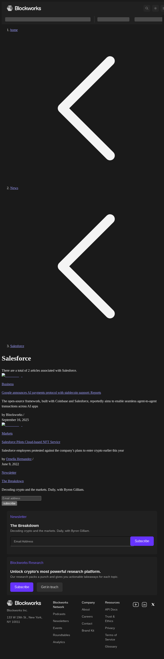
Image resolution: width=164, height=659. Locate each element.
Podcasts (59, 614)
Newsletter (9, 472)
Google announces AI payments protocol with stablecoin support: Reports (51, 392)
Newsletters (61, 621)
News (14, 188)
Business (8, 384)
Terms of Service (111, 637)
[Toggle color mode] (155, 8)
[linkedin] (144, 604)
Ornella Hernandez (19, 459)
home (14, 30)
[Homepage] (24, 8)
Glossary (111, 646)
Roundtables (61, 635)
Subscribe (142, 541)
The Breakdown (13, 481)
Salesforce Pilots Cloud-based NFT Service (31, 442)
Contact (87, 623)
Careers (87, 616)
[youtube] (136, 604)
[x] (153, 604)
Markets (7, 433)
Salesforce (17, 346)
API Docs (111, 609)
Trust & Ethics (110, 619)
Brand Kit (88, 630)
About (86, 609)
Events (57, 628)
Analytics (59, 642)
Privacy (110, 628)
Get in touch (49, 587)
